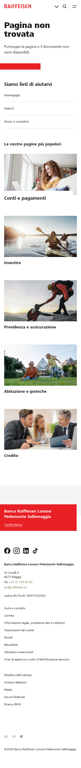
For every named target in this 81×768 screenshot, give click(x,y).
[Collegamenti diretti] (56, 6)
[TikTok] (35, 551)
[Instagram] (17, 551)
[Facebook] (7, 551)
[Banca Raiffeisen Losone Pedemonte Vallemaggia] (17, 6)
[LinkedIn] (26, 551)
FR (14, 736)
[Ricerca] (64, 6)
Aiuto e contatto (16, 121)
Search (9, 108)
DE (6, 736)
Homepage (12, 95)
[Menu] (74, 6)
